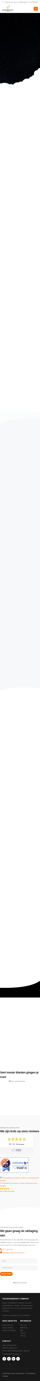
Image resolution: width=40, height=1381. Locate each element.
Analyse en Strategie (9, 1330)
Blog (21, 1330)
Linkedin (13, 1359)
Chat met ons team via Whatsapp (15, 2)
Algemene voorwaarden (9, 1315)
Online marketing (7, 1328)
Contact (22, 1333)
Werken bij (23, 1328)
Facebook (4, 1359)
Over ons (23, 1325)
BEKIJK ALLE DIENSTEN (20, 974)
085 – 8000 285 (24, 1351)
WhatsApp (18, 1359)
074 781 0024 (33, 2)
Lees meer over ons (12, 417)
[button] (36, 9)
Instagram (9, 1359)
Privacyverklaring (24, 1315)
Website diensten (7, 1325)
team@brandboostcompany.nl (13, 1253)
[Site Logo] (7, 9)
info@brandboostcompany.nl (11, 1354)
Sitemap (23, 1336)
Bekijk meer (11, 77)
